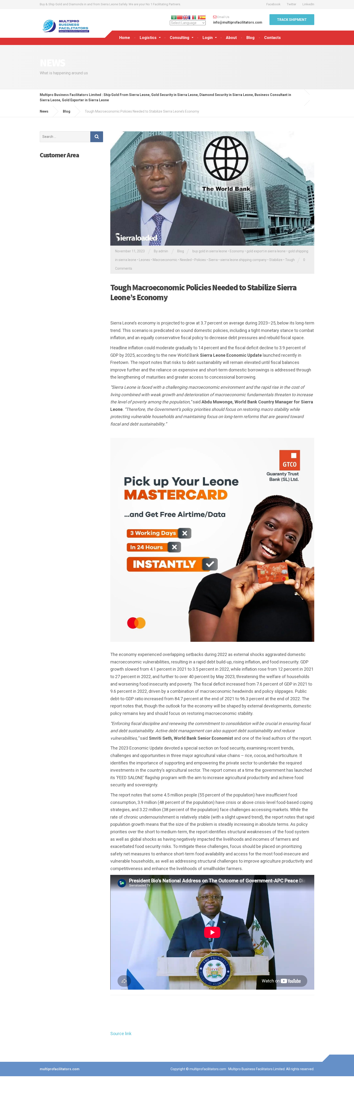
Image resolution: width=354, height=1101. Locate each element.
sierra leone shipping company (243, 260)
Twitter (291, 4)
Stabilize (275, 260)
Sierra (213, 260)
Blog (250, 37)
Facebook (273, 4)
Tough (290, 260)
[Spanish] (203, 17)
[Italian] (197, 17)
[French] (191, 17)
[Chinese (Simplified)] (180, 17)
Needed (186, 260)
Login (208, 37)
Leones (144, 260)
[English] (185, 17)
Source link (120, 1033)
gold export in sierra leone (266, 251)
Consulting (179, 37)
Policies (200, 260)
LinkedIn (308, 4)
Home (124, 37)
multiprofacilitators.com (59, 1069)
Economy (237, 251)
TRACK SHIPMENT (292, 20)
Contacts (272, 37)
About (231, 37)
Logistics (148, 37)
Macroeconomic (165, 260)
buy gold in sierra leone (209, 251)
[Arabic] (174, 17)
